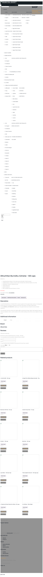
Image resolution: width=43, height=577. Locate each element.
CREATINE (24, 15)
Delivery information (6, 544)
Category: (7, 292)
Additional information (11, 297)
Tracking (4, 551)
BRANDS (5, 9)
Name (1, 339)
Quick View (3, 381)
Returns (4, 545)
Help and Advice (5, 553)
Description (4, 297)
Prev (33, 15)
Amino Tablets (7, 15)
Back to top (2, 574)
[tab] (4, 297)
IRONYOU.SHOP (10, 533)
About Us (4, 538)
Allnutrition (2, 294)
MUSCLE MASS (29, 12)
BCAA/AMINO (14, 12)
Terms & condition (6, 547)
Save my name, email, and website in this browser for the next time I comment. (15, 343)
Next (34, 15)
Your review (2, 346)
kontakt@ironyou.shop (7, 561)
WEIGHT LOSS (29, 15)
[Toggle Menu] (5, 6)
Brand (19, 297)
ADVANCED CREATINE (17, 15)
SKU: (1, 292)
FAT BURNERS (11, 292)
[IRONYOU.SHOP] (8, 2)
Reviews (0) (23, 297)
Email (1, 341)
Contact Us (4, 539)
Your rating (2, 345)
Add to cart (3, 385)
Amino (6, 12)
